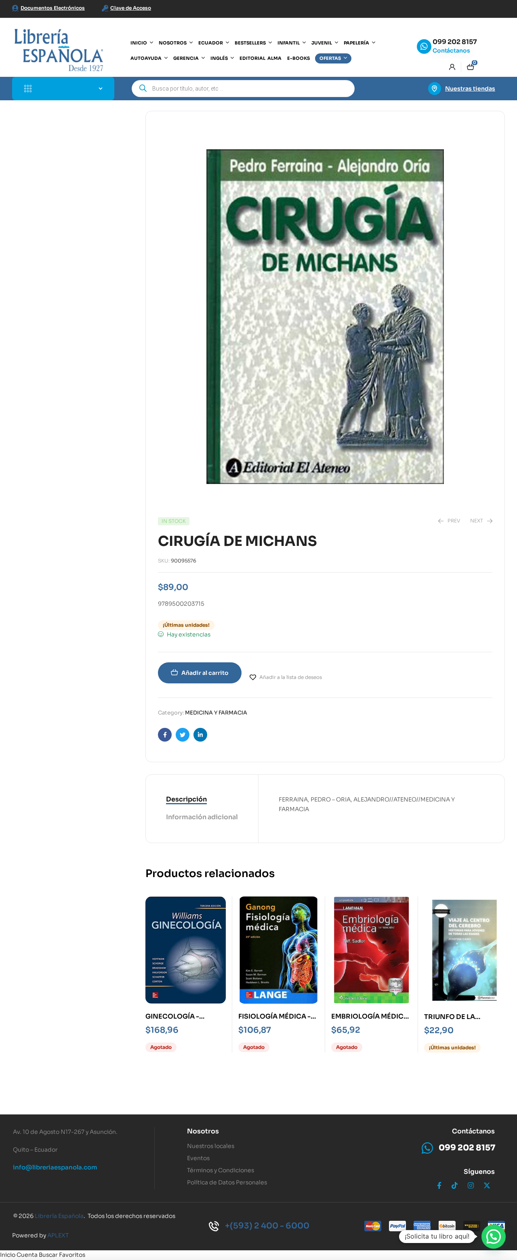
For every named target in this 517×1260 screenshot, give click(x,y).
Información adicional (202, 817)
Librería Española (59, 1216)
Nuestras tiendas (470, 88)
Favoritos (72, 1254)
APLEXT (58, 1235)
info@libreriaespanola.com (55, 1167)
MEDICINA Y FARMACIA (216, 712)
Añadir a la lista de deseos (290, 677)
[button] (493, 1236)
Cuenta (27, 1254)
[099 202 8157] (424, 46)
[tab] (202, 800)
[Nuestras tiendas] (434, 88)
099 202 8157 (455, 42)
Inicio (7, 1254)
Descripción (186, 799)
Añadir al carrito (205, 673)
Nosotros (203, 1131)
